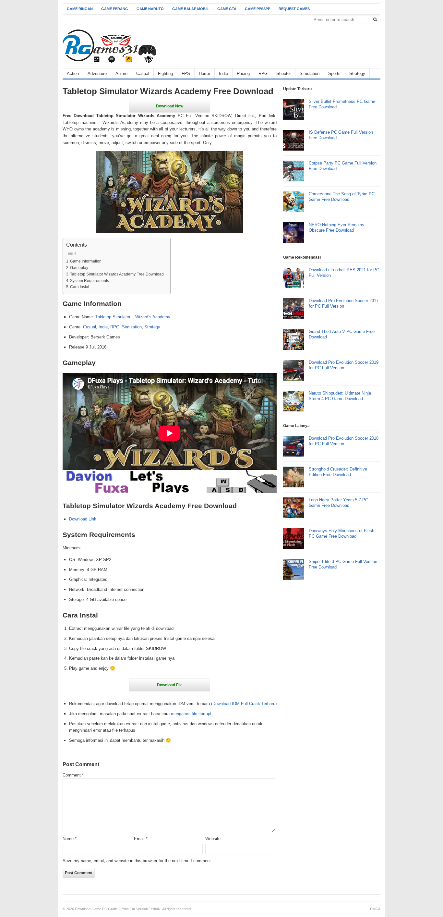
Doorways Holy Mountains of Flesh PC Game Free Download (341, 533)
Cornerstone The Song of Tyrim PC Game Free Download (342, 196)
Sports (334, 73)
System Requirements (89, 280)
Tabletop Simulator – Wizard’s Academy (132, 316)
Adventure (97, 73)
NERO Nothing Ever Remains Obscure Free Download (336, 227)
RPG (263, 73)
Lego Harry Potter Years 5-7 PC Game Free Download (338, 502)
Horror (204, 73)
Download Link (82, 519)
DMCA (375, 909)
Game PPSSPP (257, 9)
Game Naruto (150, 9)
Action (73, 73)
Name (70, 838)
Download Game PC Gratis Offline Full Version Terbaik (118, 909)
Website (213, 838)
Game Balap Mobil (190, 9)
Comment (73, 775)
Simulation (309, 73)
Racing (243, 73)
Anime (121, 73)
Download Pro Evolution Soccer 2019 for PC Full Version (343, 365)
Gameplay (79, 267)
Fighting (165, 73)
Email (141, 838)
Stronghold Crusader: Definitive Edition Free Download (338, 472)
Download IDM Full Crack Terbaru (243, 703)
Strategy (357, 73)
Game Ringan (80, 9)
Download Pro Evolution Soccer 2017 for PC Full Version (343, 303)
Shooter (283, 73)
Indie (223, 73)
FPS (186, 73)
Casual (142, 73)
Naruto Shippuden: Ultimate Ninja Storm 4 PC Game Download (340, 396)
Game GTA (226, 9)
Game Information (86, 261)
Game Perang (114, 9)
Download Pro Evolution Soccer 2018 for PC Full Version (343, 441)
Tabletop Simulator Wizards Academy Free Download (117, 274)
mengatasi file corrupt (191, 713)
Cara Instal (79, 287)
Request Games (294, 9)
